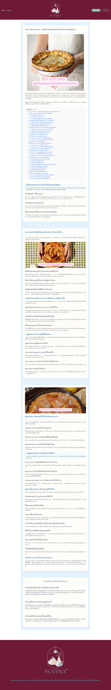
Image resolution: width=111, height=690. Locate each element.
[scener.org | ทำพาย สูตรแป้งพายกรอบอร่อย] (55, 9)
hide (35, 109)
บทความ (9, 10)
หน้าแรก (3, 10)
